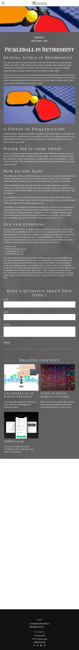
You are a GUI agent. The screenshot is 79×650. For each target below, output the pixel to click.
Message (7, 324)
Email (6, 312)
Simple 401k (14, 441)
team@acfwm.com (39, 642)
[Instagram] (44, 645)
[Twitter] (37, 645)
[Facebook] (34, 645)
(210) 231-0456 (42, 639)
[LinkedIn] (41, 645)
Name (6, 299)
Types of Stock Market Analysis (55, 394)
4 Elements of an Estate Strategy (19, 394)
